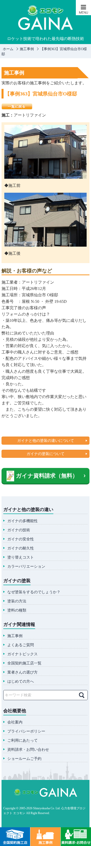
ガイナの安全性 (20, 539)
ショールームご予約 (24, 759)
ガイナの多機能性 (22, 521)
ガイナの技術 (18, 530)
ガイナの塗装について (45, 454)
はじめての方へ (20, 681)
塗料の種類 (16, 610)
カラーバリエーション (26, 566)
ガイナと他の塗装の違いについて (45, 441)
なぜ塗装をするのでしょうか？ (33, 592)
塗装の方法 (16, 601)
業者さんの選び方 (22, 672)
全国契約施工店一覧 (24, 663)
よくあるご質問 (20, 645)
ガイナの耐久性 (20, 548)
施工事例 (14, 636)
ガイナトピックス (22, 654)
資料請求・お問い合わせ (28, 750)
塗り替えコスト (20, 557)
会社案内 (14, 722)
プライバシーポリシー (26, 731)
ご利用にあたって (22, 740)
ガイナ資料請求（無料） (47, 476)
